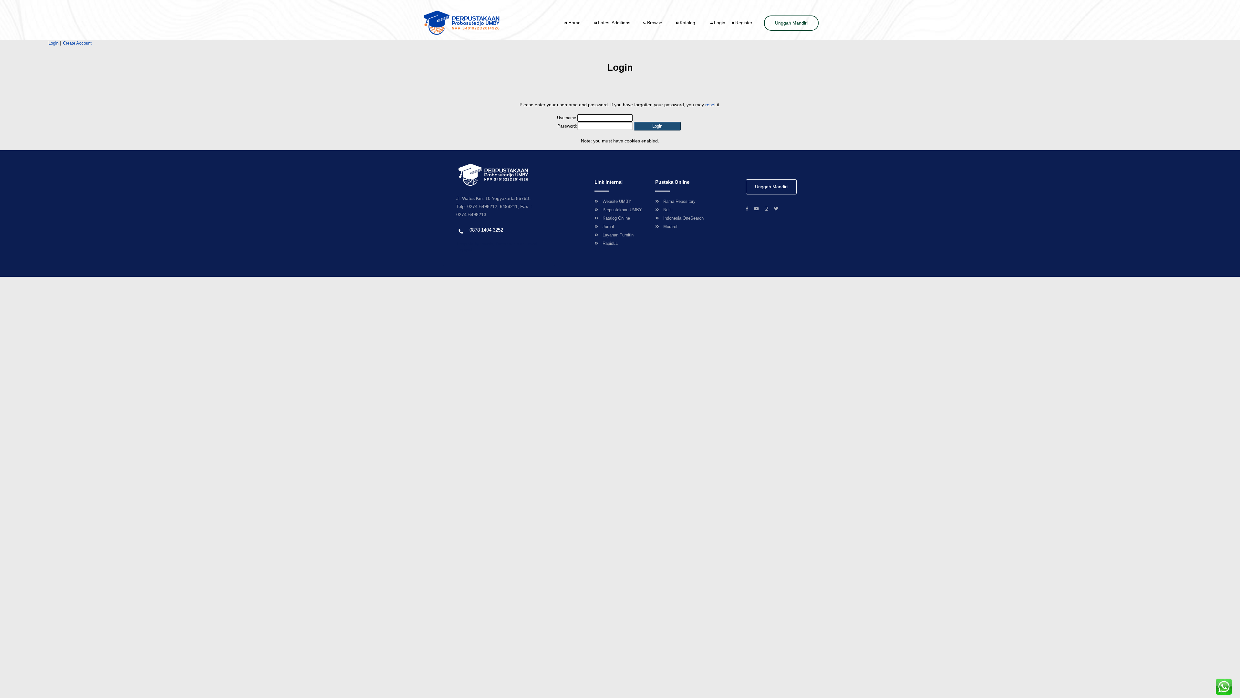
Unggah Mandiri (791, 23)
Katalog (686, 22)
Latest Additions (613, 22)
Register (743, 22)
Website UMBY (617, 201)
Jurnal (608, 226)
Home (574, 22)
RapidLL (610, 243)
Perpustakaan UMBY (622, 209)
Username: (567, 117)
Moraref (670, 226)
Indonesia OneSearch (683, 218)
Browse (655, 22)
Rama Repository (679, 201)
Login (719, 22)
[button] (657, 126)
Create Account (77, 43)
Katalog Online (616, 218)
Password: (567, 126)
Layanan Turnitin (618, 235)
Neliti (668, 209)
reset (710, 104)
